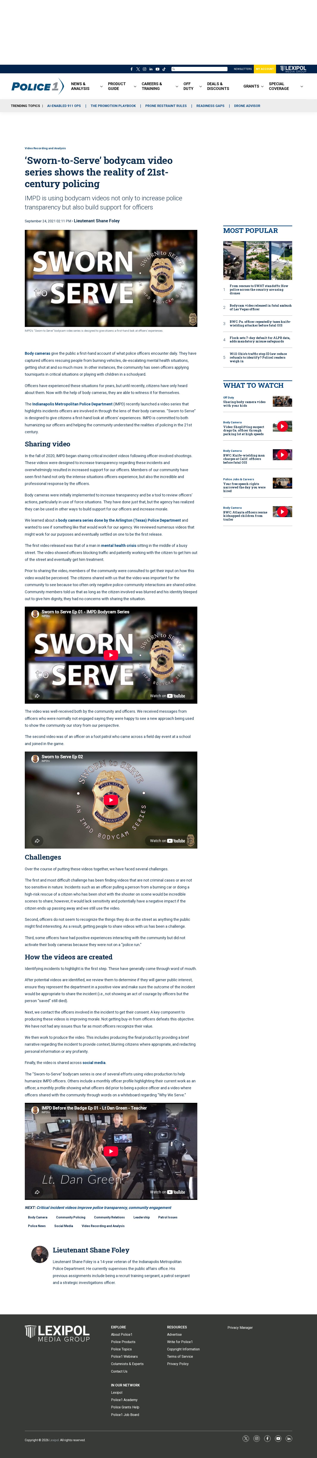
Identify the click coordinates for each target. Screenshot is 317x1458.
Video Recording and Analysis (45, 148)
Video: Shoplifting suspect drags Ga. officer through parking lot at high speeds (243, 430)
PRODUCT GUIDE (117, 86)
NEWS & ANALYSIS (80, 86)
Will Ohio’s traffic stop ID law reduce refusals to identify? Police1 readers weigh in (258, 357)
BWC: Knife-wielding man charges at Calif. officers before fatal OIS (244, 459)
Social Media (63, 1226)
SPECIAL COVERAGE (279, 86)
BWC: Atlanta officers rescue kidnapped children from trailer (245, 516)
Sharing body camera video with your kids (244, 404)
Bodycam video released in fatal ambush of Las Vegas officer (261, 307)
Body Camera (37, 1217)
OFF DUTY (188, 86)
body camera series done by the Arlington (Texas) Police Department (119, 520)
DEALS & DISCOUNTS (218, 86)
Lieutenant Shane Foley (97, 220)
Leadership (141, 1217)
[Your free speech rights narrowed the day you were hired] (282, 483)
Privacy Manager (240, 1328)
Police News (37, 1226)
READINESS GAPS (210, 106)
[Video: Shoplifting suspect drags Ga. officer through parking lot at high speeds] (282, 426)
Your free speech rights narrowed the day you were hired (244, 487)
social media (94, 1062)
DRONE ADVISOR (247, 106)
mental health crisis (118, 545)
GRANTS (251, 86)
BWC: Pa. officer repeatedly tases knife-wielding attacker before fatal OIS (260, 323)
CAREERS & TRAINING (152, 86)
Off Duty (228, 397)
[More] (101, 86)
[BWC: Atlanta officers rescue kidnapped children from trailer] (282, 511)
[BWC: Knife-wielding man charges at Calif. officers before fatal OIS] (282, 454)
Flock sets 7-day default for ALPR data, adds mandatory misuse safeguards (260, 340)
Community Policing (70, 1217)
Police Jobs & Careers (238, 479)
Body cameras (37, 353)
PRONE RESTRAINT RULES (166, 106)
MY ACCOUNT (265, 69)
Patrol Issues (167, 1217)
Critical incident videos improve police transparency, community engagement (103, 1207)
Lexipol (54, 1440)
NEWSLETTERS (243, 69)
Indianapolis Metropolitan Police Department (72, 404)
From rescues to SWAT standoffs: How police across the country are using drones (259, 289)
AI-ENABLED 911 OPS (64, 106)
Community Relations (109, 1217)
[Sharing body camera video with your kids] (282, 401)
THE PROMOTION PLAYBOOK (113, 106)
